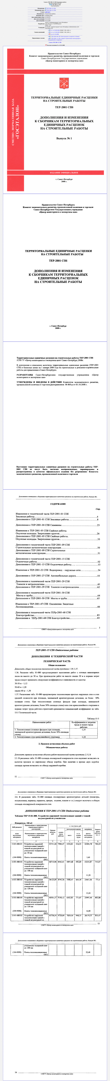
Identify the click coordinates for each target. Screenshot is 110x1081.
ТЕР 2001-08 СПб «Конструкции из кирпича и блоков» (65, 36)
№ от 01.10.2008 (55, 34)
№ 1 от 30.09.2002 (55, 30)
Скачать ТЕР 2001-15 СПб (55, 42)
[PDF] (49, 34)
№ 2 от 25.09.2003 (55, 32)
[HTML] (51, 4)
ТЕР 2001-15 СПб (51, 8)
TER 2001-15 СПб (51, 10)
